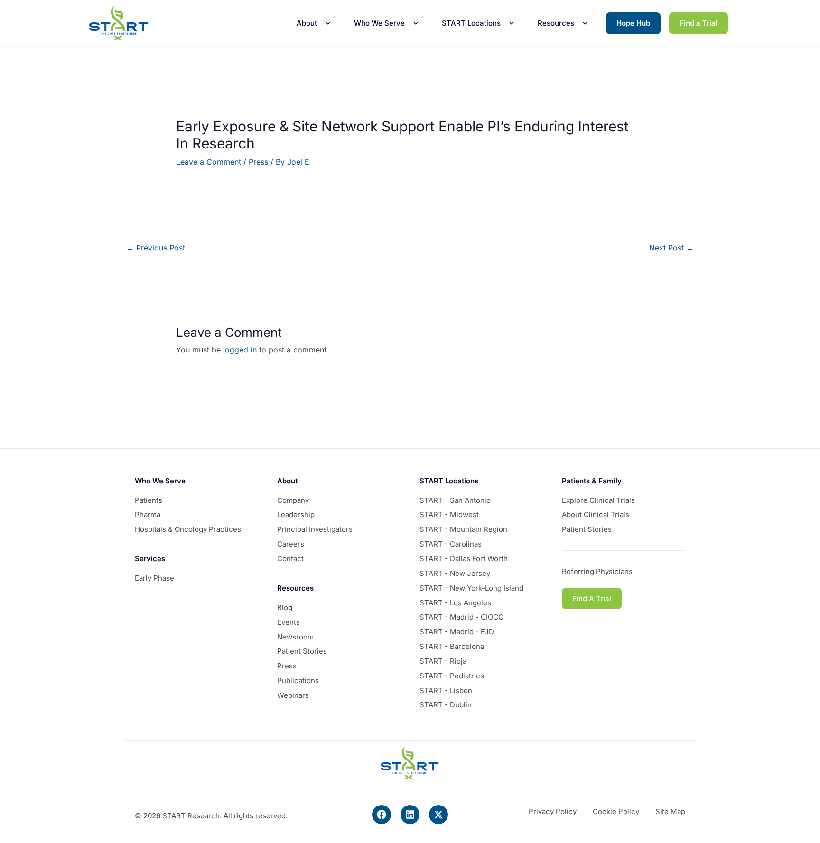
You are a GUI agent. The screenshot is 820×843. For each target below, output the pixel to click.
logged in (240, 349)
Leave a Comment (208, 162)
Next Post (671, 247)
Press (258, 162)
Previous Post (155, 247)
